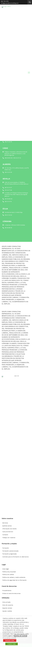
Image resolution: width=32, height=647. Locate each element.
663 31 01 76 (8, 201)
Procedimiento (6, 590)
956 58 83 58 (8, 158)
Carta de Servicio (7, 531)
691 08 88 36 (8, 227)
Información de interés (9, 528)
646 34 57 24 (17, 158)
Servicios (5, 523)
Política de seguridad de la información (14, 580)
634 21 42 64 (8, 215)
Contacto (5, 534)
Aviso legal (5, 569)
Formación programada (9, 554)
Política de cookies (8, 574)
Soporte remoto (7, 608)
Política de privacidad (9, 571)
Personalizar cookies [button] (9, 638)
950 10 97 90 (8, 172)
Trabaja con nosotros (8, 537)
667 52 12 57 (8, 187)
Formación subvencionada (10, 551)
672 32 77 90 (8, 190)
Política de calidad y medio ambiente (13, 577)
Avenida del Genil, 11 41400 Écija (13, 212)
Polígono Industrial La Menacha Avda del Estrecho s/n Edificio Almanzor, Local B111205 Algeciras (16, 153)
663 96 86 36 (8, 198)
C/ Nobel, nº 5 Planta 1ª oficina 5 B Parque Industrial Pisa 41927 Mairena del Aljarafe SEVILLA (16, 194)
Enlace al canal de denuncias (11, 593)
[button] (29, 2)
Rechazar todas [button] (9, 640)
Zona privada (6, 602)
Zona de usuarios (7, 605)
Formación (5, 548)
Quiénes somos (7, 525)
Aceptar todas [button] (12, 644)
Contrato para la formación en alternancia (15, 556)
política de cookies (21, 636)
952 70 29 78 (8, 141)
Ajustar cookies (7, 611)
